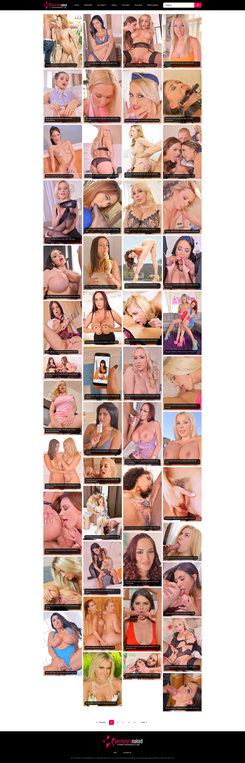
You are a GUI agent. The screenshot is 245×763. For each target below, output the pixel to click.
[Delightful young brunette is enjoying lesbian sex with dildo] (62, 367)
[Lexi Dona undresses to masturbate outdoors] (182, 494)
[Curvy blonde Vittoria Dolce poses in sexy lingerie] (102, 152)
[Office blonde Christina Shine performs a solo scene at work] (142, 374)
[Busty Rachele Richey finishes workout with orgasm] (182, 41)
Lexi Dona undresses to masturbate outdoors (180, 518)
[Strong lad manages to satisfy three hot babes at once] (62, 523)
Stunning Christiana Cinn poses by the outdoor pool (141, 286)
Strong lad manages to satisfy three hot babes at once (62, 551)
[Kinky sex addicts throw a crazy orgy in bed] (182, 152)
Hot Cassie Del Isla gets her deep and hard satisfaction (179, 119)
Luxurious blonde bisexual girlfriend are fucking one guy (181, 406)
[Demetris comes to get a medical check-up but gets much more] (142, 559)
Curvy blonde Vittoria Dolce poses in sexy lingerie (101, 176)
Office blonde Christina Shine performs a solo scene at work (142, 397)
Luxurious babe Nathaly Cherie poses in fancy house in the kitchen (61, 431)
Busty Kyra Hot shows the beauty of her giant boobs (140, 230)
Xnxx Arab (138, 5)
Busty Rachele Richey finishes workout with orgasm (179, 64)
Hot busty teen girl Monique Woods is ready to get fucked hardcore (102, 480)
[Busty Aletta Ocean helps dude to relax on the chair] (62, 272)
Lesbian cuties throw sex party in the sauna (99, 648)
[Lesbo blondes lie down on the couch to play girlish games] (62, 584)
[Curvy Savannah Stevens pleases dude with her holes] (182, 439)
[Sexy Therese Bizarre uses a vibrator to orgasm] (102, 263)
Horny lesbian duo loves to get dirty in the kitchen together (101, 452)
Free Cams (126, 5)
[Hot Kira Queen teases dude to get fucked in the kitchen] (102, 41)
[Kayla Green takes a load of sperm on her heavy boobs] (182, 645)
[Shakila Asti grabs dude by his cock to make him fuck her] (142, 152)
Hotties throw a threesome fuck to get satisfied (140, 65)
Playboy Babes (152, 5)
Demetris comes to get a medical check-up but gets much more (142, 582)
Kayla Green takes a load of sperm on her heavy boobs (180, 668)
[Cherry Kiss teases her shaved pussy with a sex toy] (142, 96)
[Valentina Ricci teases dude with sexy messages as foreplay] (102, 374)
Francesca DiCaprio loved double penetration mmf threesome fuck (141, 647)
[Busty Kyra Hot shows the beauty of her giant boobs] (142, 207)
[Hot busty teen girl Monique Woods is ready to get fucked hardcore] (102, 471)
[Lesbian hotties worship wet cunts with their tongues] (62, 212)
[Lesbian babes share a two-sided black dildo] (182, 589)
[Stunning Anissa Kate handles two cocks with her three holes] (182, 263)
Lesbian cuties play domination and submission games (141, 341)
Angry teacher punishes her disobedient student (61, 352)
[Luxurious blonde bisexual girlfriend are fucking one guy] (182, 383)
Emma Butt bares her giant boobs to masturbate (101, 342)
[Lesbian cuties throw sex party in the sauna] (102, 624)
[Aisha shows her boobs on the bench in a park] (102, 679)
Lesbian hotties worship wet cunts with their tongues (60, 240)
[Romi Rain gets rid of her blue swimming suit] (62, 644)
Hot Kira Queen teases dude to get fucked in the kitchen (101, 64)
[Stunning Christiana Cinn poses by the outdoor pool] (142, 263)
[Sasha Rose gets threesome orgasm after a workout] (182, 692)
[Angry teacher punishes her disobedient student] (62, 328)
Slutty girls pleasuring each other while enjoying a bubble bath (62, 486)
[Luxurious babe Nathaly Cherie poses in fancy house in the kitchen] (62, 408)
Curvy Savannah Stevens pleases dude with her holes (180, 462)
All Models (88, 5)
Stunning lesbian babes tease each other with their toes (102, 230)
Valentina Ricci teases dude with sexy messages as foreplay (102, 397)
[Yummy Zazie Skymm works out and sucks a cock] (182, 207)
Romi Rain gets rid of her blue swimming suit (61, 673)
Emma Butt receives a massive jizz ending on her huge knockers (141, 462)
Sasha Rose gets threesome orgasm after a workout (182, 708)
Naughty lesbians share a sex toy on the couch (180, 352)
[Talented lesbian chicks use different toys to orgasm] (102, 568)
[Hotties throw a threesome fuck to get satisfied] (142, 41)
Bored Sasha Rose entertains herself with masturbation (59, 119)
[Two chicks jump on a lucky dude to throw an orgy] (102, 513)
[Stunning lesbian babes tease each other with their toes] (102, 207)
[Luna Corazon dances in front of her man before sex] (142, 499)
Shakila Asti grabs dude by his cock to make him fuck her (141, 175)
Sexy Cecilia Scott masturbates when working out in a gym (101, 119)
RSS (115, 753)
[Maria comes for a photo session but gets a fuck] (182, 542)
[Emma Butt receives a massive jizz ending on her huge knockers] (142, 434)
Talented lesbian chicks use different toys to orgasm (99, 591)
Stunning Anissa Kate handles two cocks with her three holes (181, 286)
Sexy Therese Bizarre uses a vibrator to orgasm (100, 287)
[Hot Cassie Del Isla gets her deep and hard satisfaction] (182, 96)
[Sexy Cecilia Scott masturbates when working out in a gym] (102, 96)
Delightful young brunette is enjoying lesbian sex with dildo (62, 375)
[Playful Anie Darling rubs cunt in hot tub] (62, 152)
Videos (114, 5)
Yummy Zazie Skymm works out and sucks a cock (182, 231)
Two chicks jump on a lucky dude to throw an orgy (102, 537)
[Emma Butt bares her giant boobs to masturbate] (102, 318)
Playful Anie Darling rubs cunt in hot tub (59, 176)
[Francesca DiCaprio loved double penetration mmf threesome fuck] (142, 620)
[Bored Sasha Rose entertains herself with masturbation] (62, 96)
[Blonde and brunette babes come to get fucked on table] (142, 666)
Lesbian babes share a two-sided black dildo (179, 613)
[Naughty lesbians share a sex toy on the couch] (182, 323)
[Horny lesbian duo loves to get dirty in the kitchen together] (102, 429)
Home (77, 5)
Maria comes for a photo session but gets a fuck (181, 558)
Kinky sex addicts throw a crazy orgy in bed (179, 176)
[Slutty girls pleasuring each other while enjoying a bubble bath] (62, 463)
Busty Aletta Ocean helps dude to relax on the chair (62, 296)
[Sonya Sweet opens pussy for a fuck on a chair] (62, 41)
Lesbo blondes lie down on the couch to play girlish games (62, 607)
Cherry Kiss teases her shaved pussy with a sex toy (142, 120)
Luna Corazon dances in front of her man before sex (142, 528)
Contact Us (127, 753)
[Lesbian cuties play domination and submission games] (142, 318)
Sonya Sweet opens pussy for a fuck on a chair (61, 65)
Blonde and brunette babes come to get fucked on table (141, 676)
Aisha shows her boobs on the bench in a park (100, 703)
